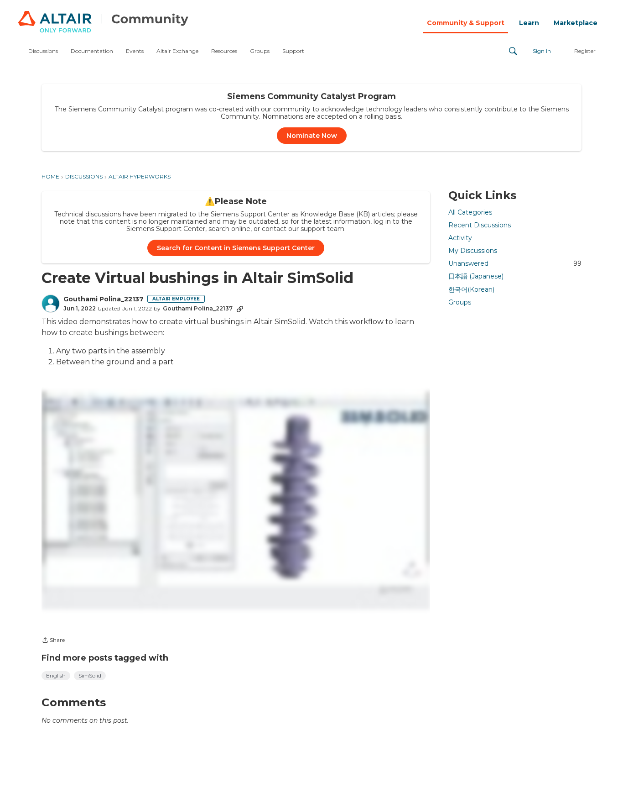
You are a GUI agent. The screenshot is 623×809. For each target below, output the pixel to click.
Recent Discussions (479, 225)
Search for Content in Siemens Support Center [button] (236, 248)
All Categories (470, 212)
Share (53, 641)
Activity (460, 238)
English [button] (56, 675)
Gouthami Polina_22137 (103, 299)
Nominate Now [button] (311, 135)
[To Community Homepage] (103, 23)
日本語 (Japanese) (476, 276)
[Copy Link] (239, 309)
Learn (529, 23)
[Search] (513, 51)
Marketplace (575, 23)
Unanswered (514, 263)
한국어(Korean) (471, 289)
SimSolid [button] (89, 675)
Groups (459, 302)
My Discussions (472, 251)
